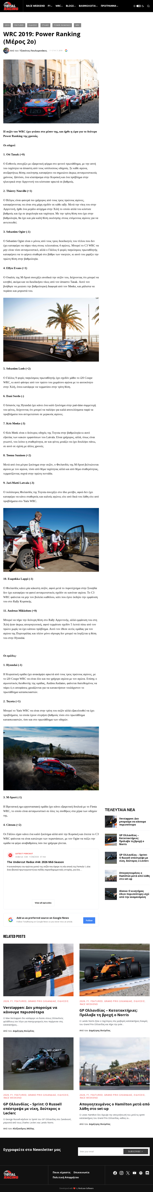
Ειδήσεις (33, 25)
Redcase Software (86, 1188)
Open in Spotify (20, 903)
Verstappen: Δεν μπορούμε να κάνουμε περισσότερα (132, 821)
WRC (77, 25)
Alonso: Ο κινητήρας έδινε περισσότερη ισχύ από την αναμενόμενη (134, 894)
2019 (7, 25)
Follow (89, 920)
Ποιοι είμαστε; (62, 1172)
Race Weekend (89, 1004)
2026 (6, 1001)
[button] (138, 6)
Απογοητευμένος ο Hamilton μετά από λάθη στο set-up (134, 876)
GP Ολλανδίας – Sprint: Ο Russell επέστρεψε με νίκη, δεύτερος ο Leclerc (134, 857)
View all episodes (43, 903)
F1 (11, 1001)
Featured (19, 25)
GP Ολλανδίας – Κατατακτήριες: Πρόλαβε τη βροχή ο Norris (131, 840)
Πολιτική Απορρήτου (66, 1177)
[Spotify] (141, 1173)
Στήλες (45, 25)
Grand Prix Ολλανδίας (42, 1001)
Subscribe (134, 1151)
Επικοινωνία (81, 1172)
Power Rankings (62, 25)
